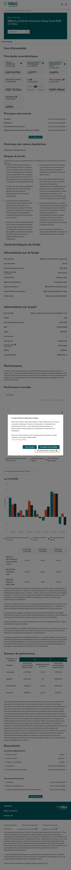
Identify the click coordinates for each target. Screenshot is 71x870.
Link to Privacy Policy (19, 440)
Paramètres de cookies (46, 451)
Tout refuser (29, 447)
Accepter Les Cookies (48, 447)
